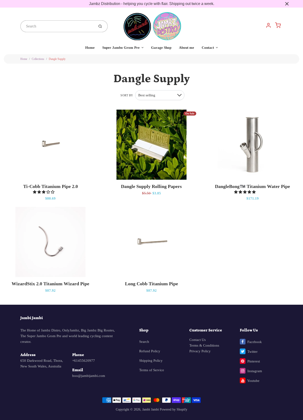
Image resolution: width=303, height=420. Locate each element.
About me (186, 47)
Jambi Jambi (31, 318)
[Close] (287, 4)
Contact (208, 47)
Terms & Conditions (204, 345)
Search (144, 342)
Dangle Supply (57, 59)
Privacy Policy (200, 351)
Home (90, 47)
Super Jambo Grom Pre (121, 47)
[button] (44, 192)
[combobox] (57, 26)
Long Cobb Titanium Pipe (151, 283)
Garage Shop (161, 47)
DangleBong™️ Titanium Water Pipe (252, 186)
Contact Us (197, 340)
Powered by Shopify (173, 409)
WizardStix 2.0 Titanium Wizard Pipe (50, 283)
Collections (38, 59)
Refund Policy (149, 351)
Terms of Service (151, 370)
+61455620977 (83, 360)
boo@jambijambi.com (88, 376)
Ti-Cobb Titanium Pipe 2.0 (50, 186)
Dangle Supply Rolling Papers (151, 186)
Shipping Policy (151, 360)
